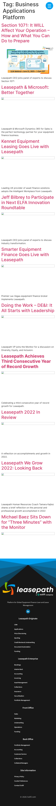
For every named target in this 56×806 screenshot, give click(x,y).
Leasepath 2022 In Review (20, 414)
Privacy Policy (19, 776)
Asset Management (20, 682)
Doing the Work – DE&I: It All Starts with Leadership (27, 308)
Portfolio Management (22, 700)
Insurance (17, 691)
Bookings (17, 665)
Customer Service (20, 754)
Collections (18, 687)
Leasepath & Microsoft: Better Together (25, 90)
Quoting (17, 638)
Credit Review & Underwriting (24, 642)
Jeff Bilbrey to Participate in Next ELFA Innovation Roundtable (27, 202)
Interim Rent (18, 669)
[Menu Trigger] (49, 5)
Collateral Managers (21, 763)
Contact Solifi (19, 785)
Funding (17, 651)
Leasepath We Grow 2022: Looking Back (22, 465)
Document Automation (22, 647)
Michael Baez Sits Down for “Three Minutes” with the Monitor (26, 522)
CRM (15, 625)
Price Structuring (20, 633)
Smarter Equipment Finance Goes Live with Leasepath (25, 254)
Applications (18, 629)
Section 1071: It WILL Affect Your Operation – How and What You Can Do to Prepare (25, 33)
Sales (16, 714)
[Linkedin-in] (28, 611)
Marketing (17, 718)
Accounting (18, 674)
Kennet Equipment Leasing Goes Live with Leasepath (25, 146)
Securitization (19, 696)
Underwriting (19, 723)
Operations (18, 727)
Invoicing (17, 678)
